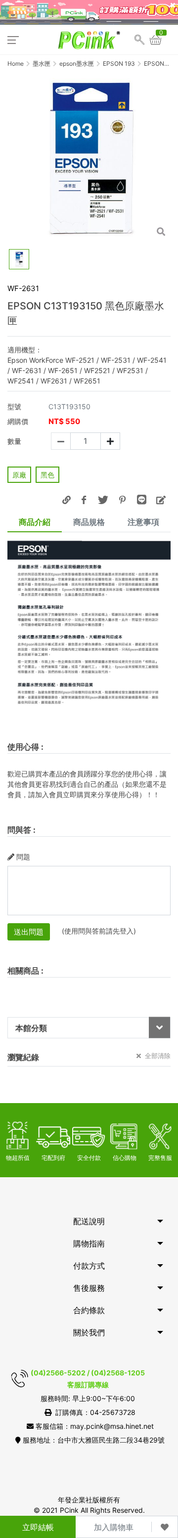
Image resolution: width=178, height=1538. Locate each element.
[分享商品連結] (66, 499)
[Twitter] (102, 499)
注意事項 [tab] (143, 522)
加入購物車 (114, 1527)
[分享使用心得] (160, 499)
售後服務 (89, 1288)
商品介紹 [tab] (34, 522)
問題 (23, 857)
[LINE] (141, 499)
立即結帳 (38, 1527)
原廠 (19, 474)
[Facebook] (83, 499)
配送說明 (89, 1221)
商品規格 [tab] (89, 522)
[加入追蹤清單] (164, 1527)
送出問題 (29, 932)
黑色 (47, 474)
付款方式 (89, 1266)
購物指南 (89, 1243)
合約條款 (89, 1310)
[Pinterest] (122, 499)
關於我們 (89, 1332)
